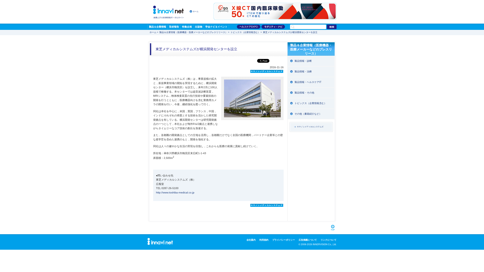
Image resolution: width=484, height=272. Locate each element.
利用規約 (263, 240)
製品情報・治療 (303, 71)
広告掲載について (308, 240)
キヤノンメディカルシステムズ (310, 127)
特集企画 (187, 26)
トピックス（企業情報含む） (245, 32)
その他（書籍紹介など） (308, 113)
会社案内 (251, 240)
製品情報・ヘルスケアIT (308, 82)
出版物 (198, 26)
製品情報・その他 (304, 92)
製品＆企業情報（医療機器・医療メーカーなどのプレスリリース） (193, 32)
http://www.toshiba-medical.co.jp (175, 192)
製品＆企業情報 (157, 26)
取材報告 (174, 26)
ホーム (196, 11)
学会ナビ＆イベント (216, 26)
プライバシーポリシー (283, 240)
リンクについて (329, 240)
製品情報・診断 (303, 61)
